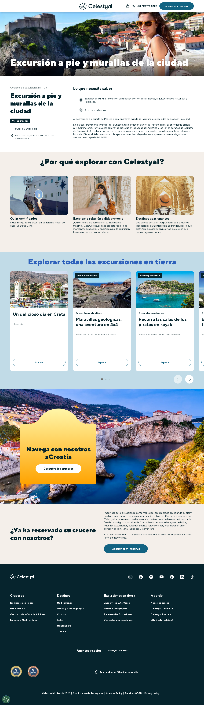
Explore (39, 362)
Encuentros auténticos (117, 603)
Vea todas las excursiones (118, 620)
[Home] (95, 6)
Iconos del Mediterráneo (23, 620)
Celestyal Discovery (162, 608)
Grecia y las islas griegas (70, 608)
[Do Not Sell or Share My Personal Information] (6, 699)
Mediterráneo (65, 603)
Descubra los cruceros (58, 468)
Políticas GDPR (133, 693)
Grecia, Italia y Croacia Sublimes (27, 614)
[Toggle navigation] (12, 6)
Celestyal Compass (116, 650)
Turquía (61, 631)
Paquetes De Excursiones (118, 614)
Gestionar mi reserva (126, 548)
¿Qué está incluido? (162, 620)
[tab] (102, 379)
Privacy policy (151, 693)
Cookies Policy (114, 693)
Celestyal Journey (161, 614)
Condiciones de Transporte (88, 693)
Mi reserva (127, 6)
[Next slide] (189, 379)
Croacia (61, 614)
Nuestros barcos (160, 603)
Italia (60, 620)
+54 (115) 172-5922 (147, 6)
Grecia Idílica (17, 608)
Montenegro (64, 625)
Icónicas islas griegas (21, 603)
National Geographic (115, 608)
